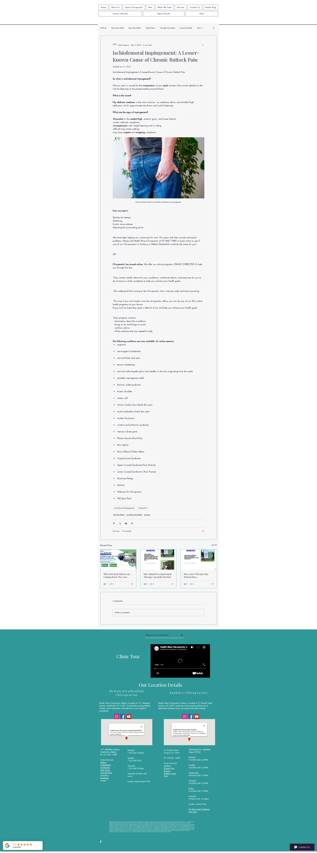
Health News (150, 28)
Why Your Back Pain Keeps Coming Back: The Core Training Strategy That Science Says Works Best (116, 576)
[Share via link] (132, 523)
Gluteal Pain (142, 508)
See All (214, 545)
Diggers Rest (169, 768)
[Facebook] (122, 716)
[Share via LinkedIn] (126, 523)
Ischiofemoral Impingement (124, 508)
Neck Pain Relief (117, 28)
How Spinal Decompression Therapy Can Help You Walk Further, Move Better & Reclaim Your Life (158, 576)
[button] (213, 28)
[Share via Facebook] (114, 523)
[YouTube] (128, 716)
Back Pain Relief (135, 28)
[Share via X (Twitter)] (120, 523)
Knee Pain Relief (186, 28)
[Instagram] (116, 716)
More (199, 28)
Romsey (167, 771)
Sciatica (147, 514)
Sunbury (167, 766)
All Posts (103, 28)
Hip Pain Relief (118, 514)
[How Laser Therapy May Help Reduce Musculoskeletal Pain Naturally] (199, 560)
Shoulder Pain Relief (167, 28)
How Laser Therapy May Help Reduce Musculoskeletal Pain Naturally (196, 576)
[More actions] (202, 44)
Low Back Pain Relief (134, 514)
